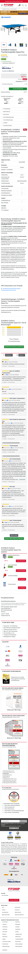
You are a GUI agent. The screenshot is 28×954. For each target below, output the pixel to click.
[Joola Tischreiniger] (4, 566)
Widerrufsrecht (18, 912)
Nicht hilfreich (12, 366)
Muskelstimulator (6, 946)
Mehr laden (14, 535)
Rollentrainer (18, 936)
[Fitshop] (9, 5)
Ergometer (17, 922)
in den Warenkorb (18, 88)
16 (22, 327)
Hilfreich (5, 366)
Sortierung (8, 355)
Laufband (4, 924)
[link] (7, 646)
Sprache (21, 355)
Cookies (3, 909)
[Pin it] (25, 129)
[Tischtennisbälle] (4, 584)
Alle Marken (4, 950)
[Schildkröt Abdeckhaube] (4, 556)
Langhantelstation (19, 939)
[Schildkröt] (6, 17)
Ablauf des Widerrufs (19, 914)
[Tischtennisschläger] (4, 575)
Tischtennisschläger (12, 575)
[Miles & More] (14, 880)
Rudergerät (17, 924)
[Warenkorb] (26, 5)
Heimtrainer (4, 936)
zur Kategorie (22, 579)
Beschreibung (6, 111)
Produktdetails (6, 108)
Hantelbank (17, 929)
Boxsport (4, 934)
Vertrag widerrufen (14, 900)
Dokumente (6, 114)
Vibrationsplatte (18, 946)
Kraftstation (5, 926)
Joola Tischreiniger (12, 565)
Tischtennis (4, 929)
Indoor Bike (4, 931)
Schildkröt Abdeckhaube (13, 555)
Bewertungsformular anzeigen (14, 346)
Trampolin (17, 926)
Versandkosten (5, 912)
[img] (12, 67)
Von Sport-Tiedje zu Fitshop (7, 842)
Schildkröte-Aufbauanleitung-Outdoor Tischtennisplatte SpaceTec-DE (10, 289)
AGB (3, 907)
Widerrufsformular (6, 914)
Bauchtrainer (18, 941)
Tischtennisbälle (12, 584)
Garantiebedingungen (8, 117)
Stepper (4, 939)
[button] (3, 45)
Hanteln (17, 931)
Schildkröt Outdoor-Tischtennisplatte (9, 9)
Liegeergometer (18, 934)
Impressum (17, 909)
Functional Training (6, 941)
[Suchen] (22, 5)
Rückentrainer (5, 944)
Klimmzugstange (18, 944)
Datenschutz (17, 907)
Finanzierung (19, 81)
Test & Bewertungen (8, 120)
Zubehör (5, 122)
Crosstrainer (5, 922)
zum (5, 895)
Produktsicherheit (7, 125)
